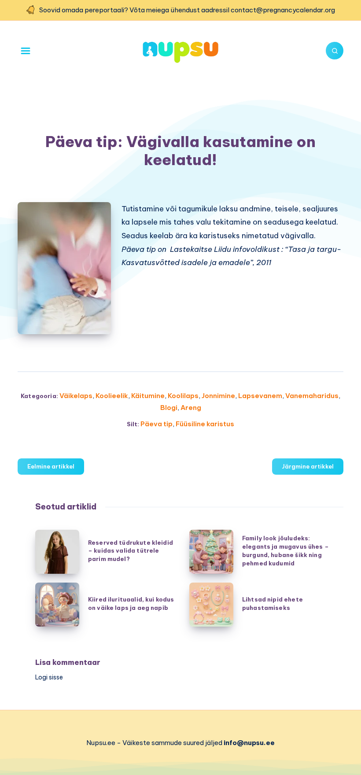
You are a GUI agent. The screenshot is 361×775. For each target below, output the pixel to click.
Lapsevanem (260, 395)
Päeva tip (156, 424)
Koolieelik (112, 395)
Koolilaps (183, 395)
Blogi (168, 407)
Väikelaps (75, 395)
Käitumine (148, 395)
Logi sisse (49, 677)
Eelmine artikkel (50, 466)
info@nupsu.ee (249, 742)
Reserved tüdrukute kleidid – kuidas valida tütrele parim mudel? (130, 551)
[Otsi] (334, 50)
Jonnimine (218, 395)
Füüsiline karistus (205, 424)
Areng (190, 407)
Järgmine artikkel (308, 466)
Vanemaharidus (312, 395)
